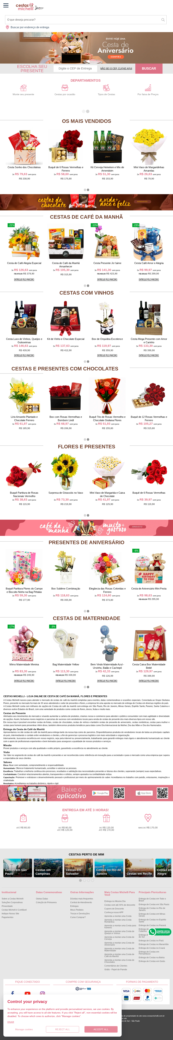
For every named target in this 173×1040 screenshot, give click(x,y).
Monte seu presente (23, 94)
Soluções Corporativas (12, 902)
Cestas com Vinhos (86, 293)
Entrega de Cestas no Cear (152, 948)
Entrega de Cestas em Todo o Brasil (152, 900)
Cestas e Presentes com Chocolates (64, 368)
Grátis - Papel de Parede (115, 969)
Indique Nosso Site (10, 913)
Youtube (27, 994)
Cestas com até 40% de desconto (119, 905)
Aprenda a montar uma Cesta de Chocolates (119, 961)
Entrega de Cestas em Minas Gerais (152, 915)
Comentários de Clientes (115, 966)
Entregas (74, 906)
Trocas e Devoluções (80, 913)
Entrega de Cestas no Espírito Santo (152, 920)
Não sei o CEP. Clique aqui (116, 68)
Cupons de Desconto (114, 909)
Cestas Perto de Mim (86, 854)
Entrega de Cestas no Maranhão (154, 944)
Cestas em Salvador (73, 871)
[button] (84, 61)
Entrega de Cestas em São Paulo (154, 904)
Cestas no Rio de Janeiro (108, 871)
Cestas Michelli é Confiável (14, 910)
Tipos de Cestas (106, 94)
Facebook (12, 994)
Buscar (149, 68)
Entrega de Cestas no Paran (152, 925)
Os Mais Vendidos (86, 121)
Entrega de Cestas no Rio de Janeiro (152, 909)
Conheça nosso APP (113, 912)
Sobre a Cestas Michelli (12, 899)
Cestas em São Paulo (16, 871)
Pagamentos (7, 917)
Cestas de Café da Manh (86, 217)
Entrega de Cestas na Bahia (152, 957)
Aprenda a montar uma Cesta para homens (120, 926)
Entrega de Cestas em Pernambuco (149, 953)
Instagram (42, 994)
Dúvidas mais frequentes (81, 899)
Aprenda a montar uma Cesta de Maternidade (119, 949)
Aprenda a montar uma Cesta (117, 916)
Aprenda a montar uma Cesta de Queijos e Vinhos (119, 932)
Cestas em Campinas (43, 871)
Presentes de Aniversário (86, 542)
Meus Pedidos (76, 910)
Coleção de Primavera (46, 902)
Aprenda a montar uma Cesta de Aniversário (119, 944)
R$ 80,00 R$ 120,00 (64, 828)
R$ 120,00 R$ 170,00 (106, 828)
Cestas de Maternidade (86, 618)
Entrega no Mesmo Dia (115, 901)
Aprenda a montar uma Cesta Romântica (117, 921)
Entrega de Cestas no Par (151, 940)
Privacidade (7, 906)
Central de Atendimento (81, 902)
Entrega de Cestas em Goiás (152, 961)
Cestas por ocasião (65, 94)
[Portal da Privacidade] (83, 990)
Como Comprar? (78, 917)
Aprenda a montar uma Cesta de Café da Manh (119, 955)
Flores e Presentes (86, 446)
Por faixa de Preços (148, 94)
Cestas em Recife (139, 873)
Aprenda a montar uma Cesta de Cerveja (119, 938)
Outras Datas (42, 899)
